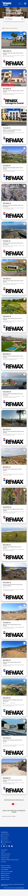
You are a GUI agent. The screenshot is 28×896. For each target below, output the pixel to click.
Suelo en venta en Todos (8, 816)
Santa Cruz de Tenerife (11, 28)
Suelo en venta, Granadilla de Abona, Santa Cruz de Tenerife (12, 130)
